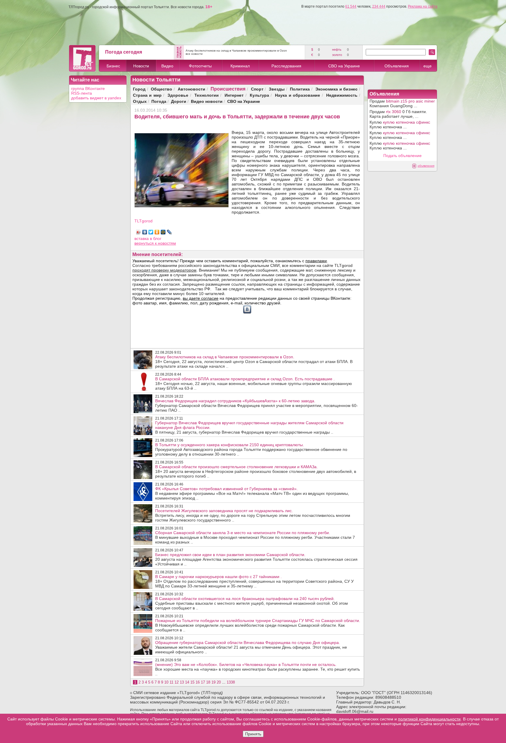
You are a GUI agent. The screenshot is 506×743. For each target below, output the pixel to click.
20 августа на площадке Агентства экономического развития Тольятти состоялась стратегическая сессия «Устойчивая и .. (256, 559)
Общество (161, 89)
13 (182, 682)
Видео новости (207, 101)
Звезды (277, 89)
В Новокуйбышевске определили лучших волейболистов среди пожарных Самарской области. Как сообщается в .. (257, 625)
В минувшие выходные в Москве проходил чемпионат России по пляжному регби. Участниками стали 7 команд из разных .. (255, 537)
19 (213, 682)
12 (177, 682)
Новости (141, 66)
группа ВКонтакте (88, 88)
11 (171, 682)
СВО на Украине (344, 66)
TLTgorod (143, 221)
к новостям (165, 243)
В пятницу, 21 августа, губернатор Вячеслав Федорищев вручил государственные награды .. (249, 427)
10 (166, 682)
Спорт (257, 89)
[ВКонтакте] (145, 232)
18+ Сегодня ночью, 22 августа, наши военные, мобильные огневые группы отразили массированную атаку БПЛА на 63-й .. (253, 383)
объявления (426, 165)
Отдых (140, 101)
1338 (231, 682)
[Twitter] (151, 232)
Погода (158, 101)
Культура (259, 95)
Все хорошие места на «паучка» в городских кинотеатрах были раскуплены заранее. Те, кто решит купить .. (257, 669)
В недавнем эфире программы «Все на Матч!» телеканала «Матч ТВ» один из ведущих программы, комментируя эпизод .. (252, 493)
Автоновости (191, 89)
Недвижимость (342, 95)
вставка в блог (147, 238)
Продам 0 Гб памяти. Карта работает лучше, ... (398, 114)
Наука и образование (297, 95)
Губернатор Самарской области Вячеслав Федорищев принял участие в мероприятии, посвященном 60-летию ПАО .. (256, 405)
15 (192, 682)
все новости (194, 53)
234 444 (378, 6)
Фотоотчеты (200, 66)
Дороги (178, 101)
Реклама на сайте (422, 6)
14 (187, 682)
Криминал (240, 66)
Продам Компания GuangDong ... (402, 103)
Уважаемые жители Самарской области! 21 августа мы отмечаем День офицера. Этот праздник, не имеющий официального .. (251, 647)
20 (219, 682)
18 (208, 682)
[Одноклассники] (157, 232)
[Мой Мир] (163, 232)
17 (203, 682)
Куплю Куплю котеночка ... (400, 124)
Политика (300, 89)
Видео (167, 66)
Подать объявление (402, 155)
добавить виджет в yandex (96, 98)
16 (198, 682)
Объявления (396, 66)
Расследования (286, 66)
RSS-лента (81, 93)
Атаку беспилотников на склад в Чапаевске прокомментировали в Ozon (236, 50)
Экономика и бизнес (336, 89)
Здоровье (177, 95)
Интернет (234, 95)
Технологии (206, 95)
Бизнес (113, 66)
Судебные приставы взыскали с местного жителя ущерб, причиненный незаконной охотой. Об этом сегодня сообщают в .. (251, 603)
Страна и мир (147, 95)
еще (427, 66)
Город (139, 89)
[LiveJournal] (169, 232)
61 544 (350, 6)
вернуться (144, 243)
